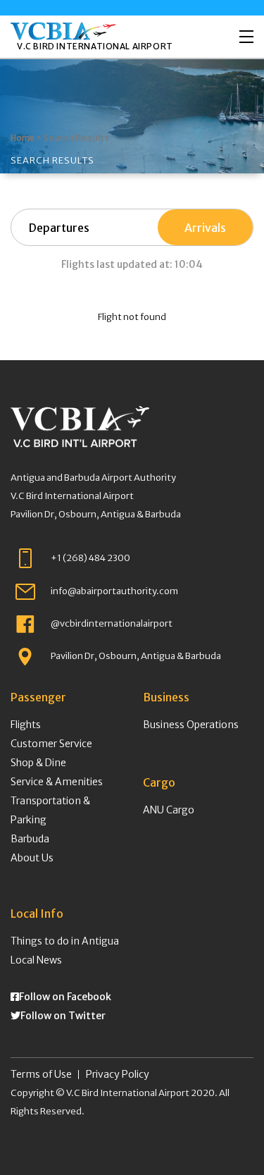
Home (22, 138)
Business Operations (191, 724)
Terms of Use (41, 1074)
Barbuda (30, 838)
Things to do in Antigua (65, 941)
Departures (59, 228)
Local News (36, 960)
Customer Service (51, 743)
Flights (26, 724)
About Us (32, 857)
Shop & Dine (38, 762)
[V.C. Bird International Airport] (63, 31)
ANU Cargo (168, 810)
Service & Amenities (57, 781)
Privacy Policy (117, 1074)
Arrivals (205, 228)
